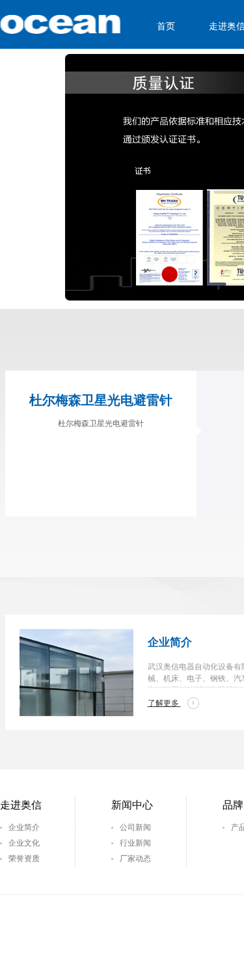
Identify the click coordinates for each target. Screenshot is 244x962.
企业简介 (24, 827)
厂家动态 (135, 858)
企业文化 (24, 843)
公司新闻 (135, 827)
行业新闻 (135, 843)
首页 (166, 26)
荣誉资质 (24, 858)
